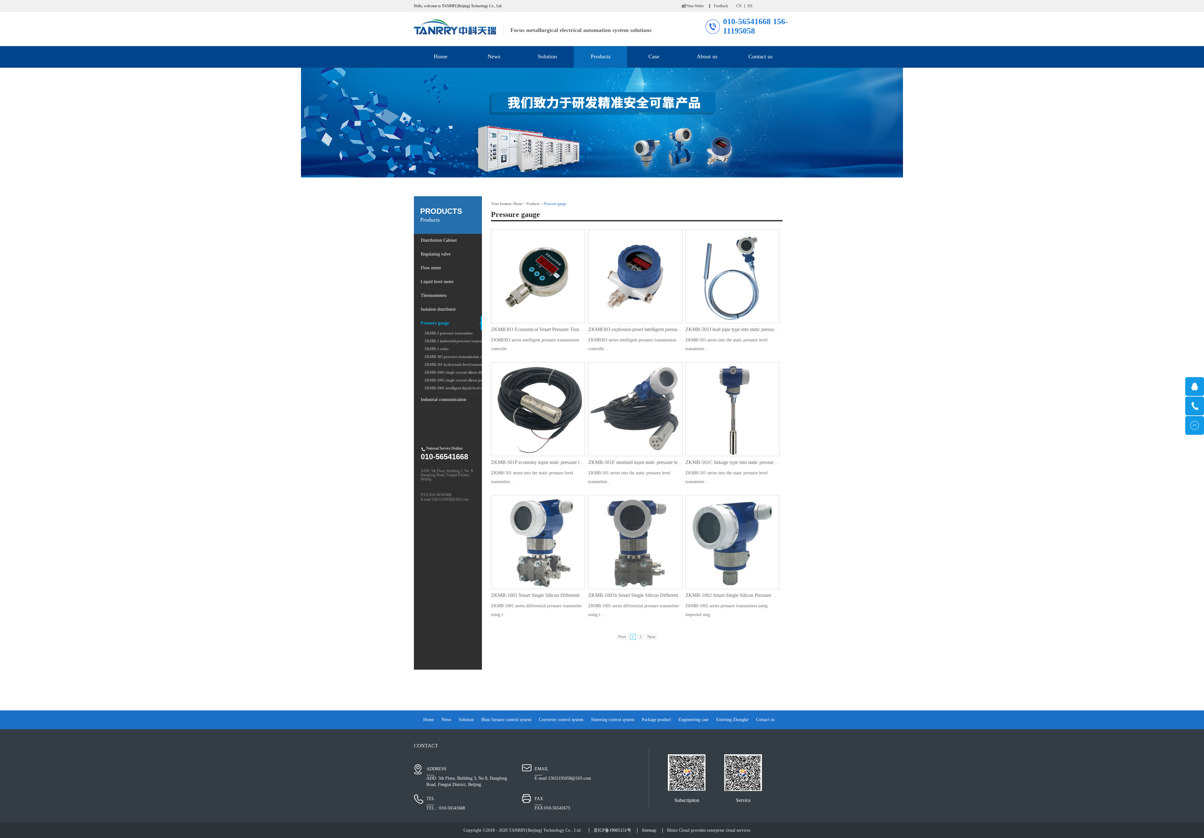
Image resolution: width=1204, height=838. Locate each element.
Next (651, 637)
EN (749, 6)
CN (739, 6)
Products (533, 204)
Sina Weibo (695, 6)
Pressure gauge (555, 204)
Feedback (721, 6)
